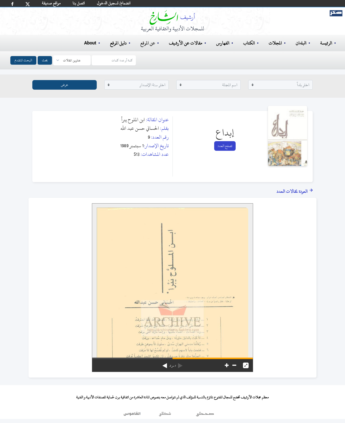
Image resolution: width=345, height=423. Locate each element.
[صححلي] (205, 415)
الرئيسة (326, 43)
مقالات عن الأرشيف (185, 43)
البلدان (301, 43)
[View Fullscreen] (245, 365)
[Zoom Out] (234, 365)
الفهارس (222, 43)
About (90, 43)
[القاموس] (132, 415)
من (172, 365)
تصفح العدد (224, 145)
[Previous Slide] (180, 364)
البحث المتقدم (23, 60)
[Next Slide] (164, 364)
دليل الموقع (118, 43)
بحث (45, 60)
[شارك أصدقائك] (12, 4)
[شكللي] (165, 415)
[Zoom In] (227, 365)
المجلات (275, 43)
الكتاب (249, 43)
